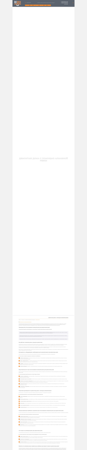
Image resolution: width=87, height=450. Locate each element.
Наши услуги (23, 319)
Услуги (31, 5)
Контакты (49, 5)
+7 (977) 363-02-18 (64, 1)
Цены (45, 5)
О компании (27, 5)
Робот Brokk (41, 5)
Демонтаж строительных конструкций (30, 319)
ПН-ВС (26, 2)
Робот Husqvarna (36, 5)
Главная (20, 319)
